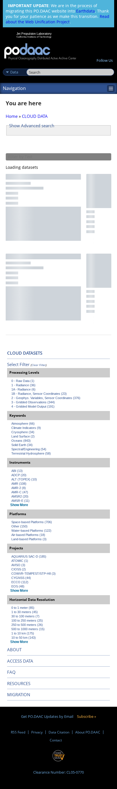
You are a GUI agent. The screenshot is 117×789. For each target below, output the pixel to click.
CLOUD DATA (35, 116)
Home (12, 116)
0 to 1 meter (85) (22, 607)
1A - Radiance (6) (23, 389)
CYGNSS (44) (21, 578)
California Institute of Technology (34, 36)
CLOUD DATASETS (24, 353)
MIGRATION (18, 694)
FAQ (11, 672)
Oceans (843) (21, 440)
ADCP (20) (18, 475)
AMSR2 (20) (19, 496)
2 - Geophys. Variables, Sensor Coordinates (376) (45, 398)
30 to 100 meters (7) (25, 616)
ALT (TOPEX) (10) (24, 479)
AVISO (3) (18, 565)
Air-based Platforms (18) (28, 535)
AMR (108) (18, 483)
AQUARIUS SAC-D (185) (28, 556)
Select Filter (18, 364)
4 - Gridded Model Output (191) (33, 406)
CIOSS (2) (18, 569)
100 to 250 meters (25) (27, 620)
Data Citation (59, 732)
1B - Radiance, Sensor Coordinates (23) (39, 393)
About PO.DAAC (87, 732)
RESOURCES (18, 683)
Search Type (14, 66)
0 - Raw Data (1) (22, 381)
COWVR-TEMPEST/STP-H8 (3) (33, 573)
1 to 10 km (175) (22, 633)
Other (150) (19, 526)
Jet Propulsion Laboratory (33, 33)
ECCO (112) (19, 582)
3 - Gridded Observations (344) (33, 402)
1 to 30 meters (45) (24, 612)
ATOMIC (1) (19, 560)
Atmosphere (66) (23, 423)
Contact (56, 740)
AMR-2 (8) (18, 488)
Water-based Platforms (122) (31, 530)
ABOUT (14, 649)
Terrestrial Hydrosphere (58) (31, 453)
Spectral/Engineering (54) (28, 449)
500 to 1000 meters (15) (28, 629)
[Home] (40, 52)
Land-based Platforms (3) (29, 539)
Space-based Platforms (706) (31, 522)
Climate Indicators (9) (26, 428)
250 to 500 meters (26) (27, 624)
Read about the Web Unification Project (57, 19)
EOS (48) (17, 586)
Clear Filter (39, 365)
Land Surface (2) (23, 436)
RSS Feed (18, 732)
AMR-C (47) (19, 492)
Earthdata (85, 11)
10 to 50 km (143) (23, 637)
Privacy (37, 732)
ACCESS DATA (20, 661)
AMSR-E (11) (20, 500)
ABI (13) (17, 470)
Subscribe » (86, 716)
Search (32, 66)
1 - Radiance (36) (23, 385)
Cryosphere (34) (22, 432)
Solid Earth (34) (22, 445)
